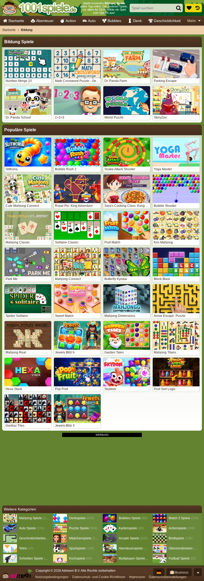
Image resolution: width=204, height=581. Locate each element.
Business (181, 572)
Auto (92, 21)
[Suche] (178, 8)
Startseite (16, 21)
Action (71, 21)
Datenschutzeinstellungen (167, 577)
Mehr (191, 21)
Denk (137, 21)
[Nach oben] (198, 572)
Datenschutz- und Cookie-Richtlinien (98, 577)
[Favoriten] (189, 8)
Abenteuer (45, 21)
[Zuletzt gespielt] (197, 8)
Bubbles (114, 21)
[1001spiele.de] (39, 8)
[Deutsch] (158, 572)
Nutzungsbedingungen (52, 577)
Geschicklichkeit (167, 21)
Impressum (137, 577)
